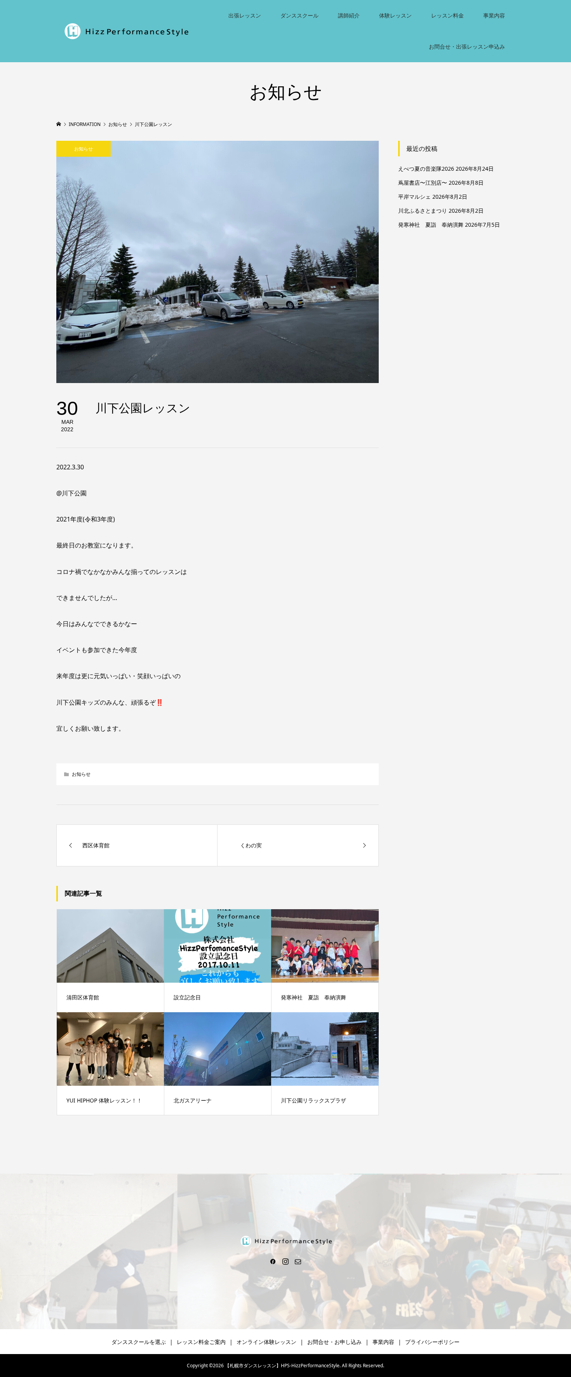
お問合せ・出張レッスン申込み (467, 46)
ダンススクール (299, 15)
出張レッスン (244, 15)
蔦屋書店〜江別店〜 (422, 182)
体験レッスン (395, 15)
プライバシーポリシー (432, 1342)
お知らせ (83, 148)
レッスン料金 (447, 15)
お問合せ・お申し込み (334, 1342)
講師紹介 (349, 15)
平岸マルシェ (414, 196)
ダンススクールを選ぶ (138, 1342)
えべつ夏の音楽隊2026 (426, 168)
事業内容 (494, 15)
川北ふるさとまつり (422, 210)
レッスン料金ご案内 (201, 1342)
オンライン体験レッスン (266, 1342)
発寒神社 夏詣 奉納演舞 (430, 224)
